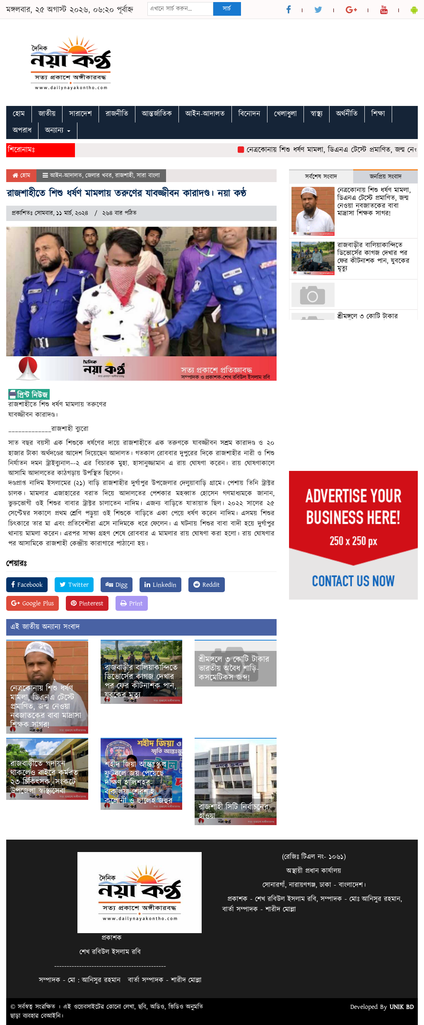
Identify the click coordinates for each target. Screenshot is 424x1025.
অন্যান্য (55, 130)
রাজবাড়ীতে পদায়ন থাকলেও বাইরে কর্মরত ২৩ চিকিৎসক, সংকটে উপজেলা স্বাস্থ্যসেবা (44, 777)
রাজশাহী (124, 175)
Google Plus (37, 603)
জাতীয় (47, 114)
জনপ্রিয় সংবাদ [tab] (386, 177)
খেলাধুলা (285, 114)
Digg (120, 584)
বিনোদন (249, 114)
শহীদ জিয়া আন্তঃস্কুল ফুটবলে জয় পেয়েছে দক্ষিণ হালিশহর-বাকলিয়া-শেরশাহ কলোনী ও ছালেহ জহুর (138, 783)
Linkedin (163, 584)
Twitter (77, 584)
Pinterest (90, 603)
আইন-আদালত (205, 114)
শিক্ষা (378, 114)
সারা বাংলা (148, 175)
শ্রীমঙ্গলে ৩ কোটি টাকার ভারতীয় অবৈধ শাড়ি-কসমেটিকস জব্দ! (234, 669)
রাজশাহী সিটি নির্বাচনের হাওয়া (233, 812)
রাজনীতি (117, 114)
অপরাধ (22, 130)
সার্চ (227, 9)
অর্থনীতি (347, 114)
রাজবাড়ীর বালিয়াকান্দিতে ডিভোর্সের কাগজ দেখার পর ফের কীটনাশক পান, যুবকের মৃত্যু (141, 681)
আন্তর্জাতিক (157, 114)
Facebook (29, 584)
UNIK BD (402, 1006)
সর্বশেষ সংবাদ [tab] (321, 177)
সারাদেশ (80, 114)
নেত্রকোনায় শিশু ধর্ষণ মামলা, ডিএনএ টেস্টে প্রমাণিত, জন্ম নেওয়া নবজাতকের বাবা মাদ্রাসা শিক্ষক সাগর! (45, 707)
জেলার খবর (98, 175)
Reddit (210, 584)
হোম (19, 114)
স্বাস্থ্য (317, 114)
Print (135, 603)
